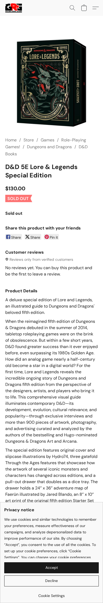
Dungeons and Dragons (49, 147)
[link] (51, 594)
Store (29, 140)
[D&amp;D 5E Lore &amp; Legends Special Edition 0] (51, 83)
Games (47, 140)
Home (11, 140)
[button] (14, 8)
